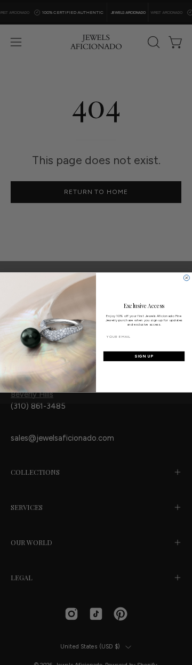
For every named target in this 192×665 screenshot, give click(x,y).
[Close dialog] (186, 278)
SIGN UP (144, 356)
